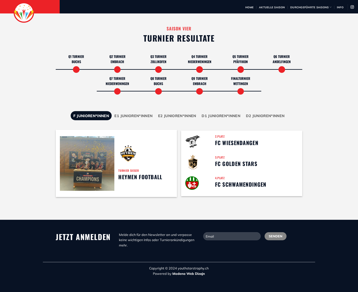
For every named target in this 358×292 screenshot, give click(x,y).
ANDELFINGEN (282, 61)
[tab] (91, 115)
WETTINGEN (240, 83)
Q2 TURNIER (117, 56)
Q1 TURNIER (76, 56)
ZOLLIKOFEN (158, 61)
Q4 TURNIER (199, 56)
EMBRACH (117, 61)
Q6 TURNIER (281, 56)
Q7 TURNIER (117, 78)
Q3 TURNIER (158, 56)
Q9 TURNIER (199, 78)
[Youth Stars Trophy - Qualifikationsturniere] (38, 12)
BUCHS (76, 61)
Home (249, 7)
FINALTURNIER (240, 78)
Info (340, 7)
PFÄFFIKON (240, 61)
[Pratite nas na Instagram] (352, 7)
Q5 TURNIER (240, 56)
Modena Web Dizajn (188, 274)
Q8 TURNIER (158, 78)
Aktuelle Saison (272, 7)
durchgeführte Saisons (309, 7)
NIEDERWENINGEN (199, 61)
